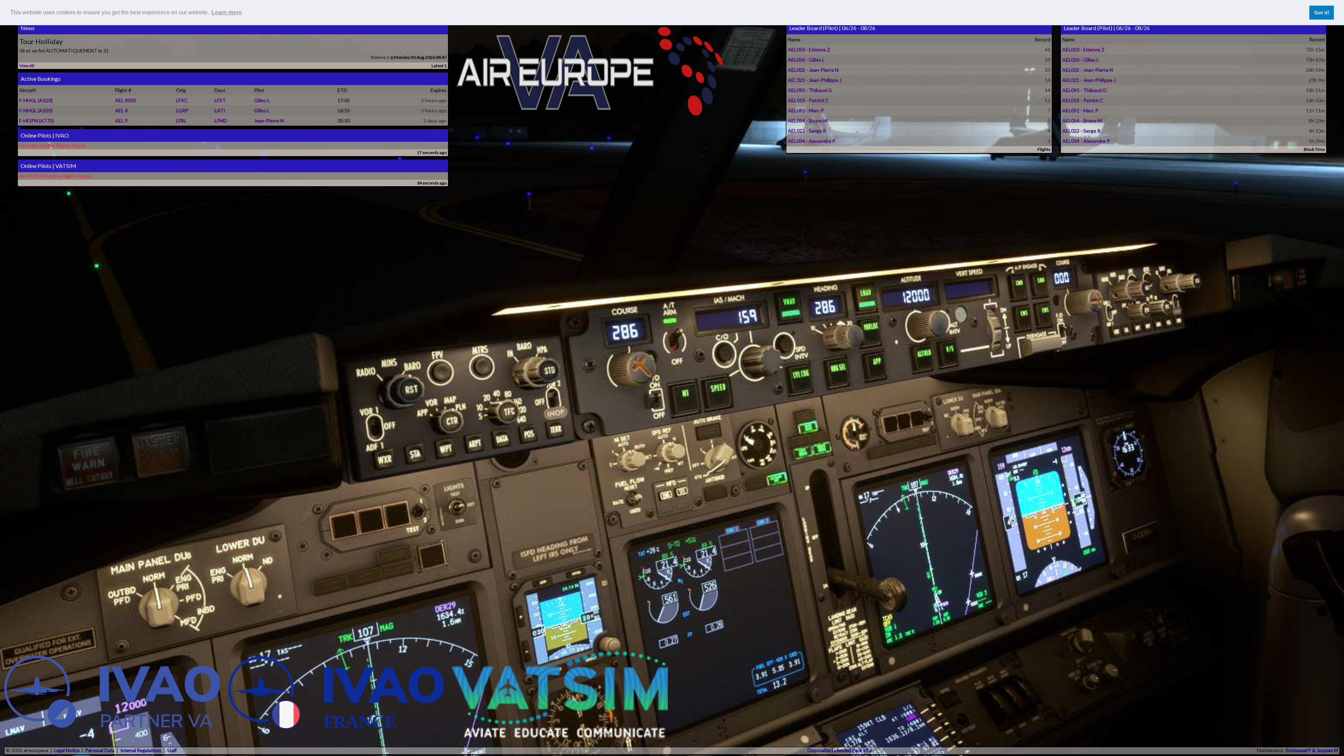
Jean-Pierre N (269, 121)
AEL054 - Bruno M (807, 121)
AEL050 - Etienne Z (809, 49)
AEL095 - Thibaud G (810, 90)
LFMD (221, 121)
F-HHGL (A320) (35, 100)
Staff (172, 750)
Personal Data (99, 750)
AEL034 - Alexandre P (811, 141)
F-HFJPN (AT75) (36, 121)
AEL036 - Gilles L (806, 60)
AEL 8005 (125, 100)
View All (26, 65)
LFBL (181, 121)
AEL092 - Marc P (806, 110)
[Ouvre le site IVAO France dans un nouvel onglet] (336, 694)
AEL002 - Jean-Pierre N (813, 70)
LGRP (182, 110)
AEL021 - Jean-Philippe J (814, 80)
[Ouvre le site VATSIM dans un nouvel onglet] (560, 694)
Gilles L (262, 100)
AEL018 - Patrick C (808, 100)
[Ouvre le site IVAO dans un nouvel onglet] (112, 695)
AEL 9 (121, 121)
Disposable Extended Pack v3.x (839, 750)
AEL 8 (121, 110)
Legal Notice (66, 750)
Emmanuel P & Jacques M (1312, 750)
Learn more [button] (226, 12)
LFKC (182, 100)
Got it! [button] (1321, 12)
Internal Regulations (140, 750)
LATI (220, 110)
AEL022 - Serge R (807, 131)
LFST (220, 100)
